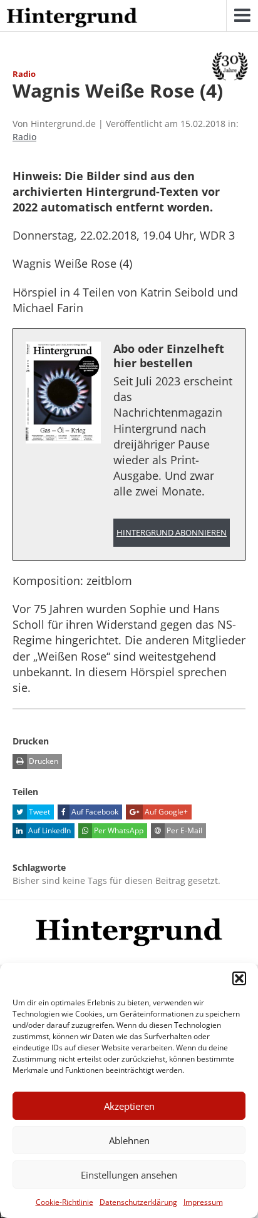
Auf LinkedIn (48, 830)
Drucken (42, 761)
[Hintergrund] (72, 18)
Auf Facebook (94, 811)
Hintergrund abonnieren (171, 532)
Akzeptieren (129, 1106)
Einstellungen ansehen (129, 1175)
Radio (24, 137)
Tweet (38, 811)
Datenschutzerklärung (138, 1202)
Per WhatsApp (117, 830)
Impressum (203, 1202)
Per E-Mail (183, 830)
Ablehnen (129, 1140)
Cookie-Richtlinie (64, 1202)
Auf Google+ (165, 811)
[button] (239, 978)
